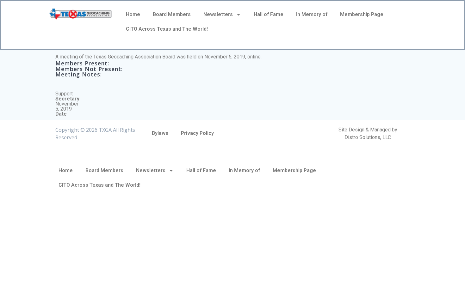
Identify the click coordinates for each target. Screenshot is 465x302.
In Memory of (311, 14)
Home (133, 14)
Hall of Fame (268, 14)
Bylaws (160, 133)
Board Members (172, 14)
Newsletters (218, 14)
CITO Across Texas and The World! (167, 29)
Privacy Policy (197, 133)
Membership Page (361, 14)
